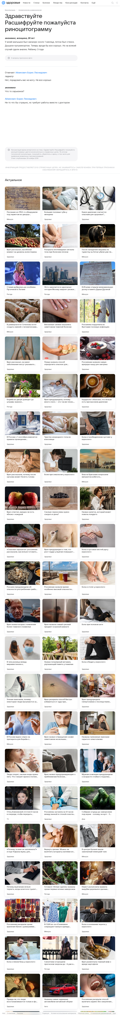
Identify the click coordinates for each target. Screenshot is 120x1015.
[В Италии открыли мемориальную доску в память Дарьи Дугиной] (97, 279)
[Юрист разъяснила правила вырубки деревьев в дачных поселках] (97, 878)
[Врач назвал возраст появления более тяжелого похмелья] (22, 616)
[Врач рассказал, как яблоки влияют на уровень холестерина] (22, 241)
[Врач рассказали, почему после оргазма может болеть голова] (22, 466)
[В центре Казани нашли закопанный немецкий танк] (97, 841)
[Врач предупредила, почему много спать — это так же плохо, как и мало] (60, 391)
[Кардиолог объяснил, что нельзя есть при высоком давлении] (97, 391)
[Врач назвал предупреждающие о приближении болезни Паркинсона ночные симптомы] (60, 766)
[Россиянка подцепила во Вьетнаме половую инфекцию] (97, 316)
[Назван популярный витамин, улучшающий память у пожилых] (60, 654)
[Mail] (3, 3)
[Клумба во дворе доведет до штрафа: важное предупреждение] (22, 391)
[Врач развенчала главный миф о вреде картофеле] (97, 953)
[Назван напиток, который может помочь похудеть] (97, 504)
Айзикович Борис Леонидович (31, 72)
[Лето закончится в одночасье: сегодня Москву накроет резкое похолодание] (60, 279)
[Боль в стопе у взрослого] (97, 579)
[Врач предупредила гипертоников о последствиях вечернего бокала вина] (97, 691)
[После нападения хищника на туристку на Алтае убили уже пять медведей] (97, 241)
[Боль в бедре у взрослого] (97, 654)
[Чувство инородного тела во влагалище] (60, 429)
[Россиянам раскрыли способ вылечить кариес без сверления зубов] (97, 991)
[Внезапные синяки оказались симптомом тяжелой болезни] (60, 316)
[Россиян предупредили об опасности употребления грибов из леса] (22, 579)
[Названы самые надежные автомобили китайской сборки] (60, 991)
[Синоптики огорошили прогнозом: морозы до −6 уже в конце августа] (60, 953)
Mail (3, 1013)
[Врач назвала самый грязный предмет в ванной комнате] (60, 616)
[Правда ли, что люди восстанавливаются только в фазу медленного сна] (22, 991)
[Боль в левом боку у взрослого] (22, 953)
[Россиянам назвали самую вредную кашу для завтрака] (97, 354)
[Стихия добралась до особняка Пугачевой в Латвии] (22, 279)
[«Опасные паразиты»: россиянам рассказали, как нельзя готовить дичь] (22, 541)
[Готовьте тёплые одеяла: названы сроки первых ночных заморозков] (60, 878)
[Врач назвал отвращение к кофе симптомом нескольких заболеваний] (60, 729)
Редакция (45, 1013)
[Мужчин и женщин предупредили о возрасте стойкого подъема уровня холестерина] (97, 766)
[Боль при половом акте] (97, 616)
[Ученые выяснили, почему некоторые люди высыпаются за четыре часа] (22, 691)
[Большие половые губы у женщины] (60, 204)
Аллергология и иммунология (30, 10)
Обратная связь (83, 1013)
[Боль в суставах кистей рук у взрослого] (97, 541)
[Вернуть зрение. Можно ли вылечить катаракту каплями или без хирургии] (60, 841)
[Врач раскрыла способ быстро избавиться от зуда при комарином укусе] (60, 691)
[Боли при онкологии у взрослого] (60, 466)
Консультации (10, 10)
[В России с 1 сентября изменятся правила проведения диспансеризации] (22, 429)
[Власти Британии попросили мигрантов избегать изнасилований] (97, 466)
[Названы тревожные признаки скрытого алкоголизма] (97, 729)
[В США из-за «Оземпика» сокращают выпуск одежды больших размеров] (60, 916)
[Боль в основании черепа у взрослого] (97, 916)
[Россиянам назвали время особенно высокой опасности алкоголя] (60, 579)
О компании (11, 1013)
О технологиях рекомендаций (101, 1013)
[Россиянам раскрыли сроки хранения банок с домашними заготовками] (22, 916)
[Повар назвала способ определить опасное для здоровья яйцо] (60, 354)
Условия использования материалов (63, 1013)
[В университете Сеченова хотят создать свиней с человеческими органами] (22, 316)
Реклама (20, 1013)
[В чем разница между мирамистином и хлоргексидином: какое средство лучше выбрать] (22, 654)
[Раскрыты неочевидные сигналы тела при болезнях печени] (60, 241)
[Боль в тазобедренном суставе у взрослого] (97, 429)
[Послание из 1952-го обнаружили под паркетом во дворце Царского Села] (22, 204)
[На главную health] (12, 3)
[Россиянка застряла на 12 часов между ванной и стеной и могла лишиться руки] (60, 803)
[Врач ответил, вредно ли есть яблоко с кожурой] (22, 504)
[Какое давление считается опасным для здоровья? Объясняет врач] (97, 204)
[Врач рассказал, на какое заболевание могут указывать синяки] (22, 354)
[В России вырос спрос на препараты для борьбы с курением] (22, 729)
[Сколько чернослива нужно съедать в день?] (60, 504)
